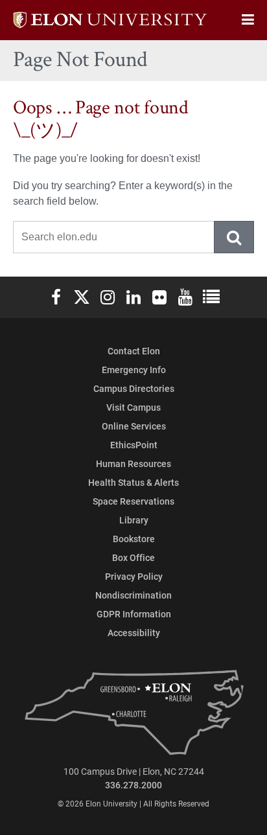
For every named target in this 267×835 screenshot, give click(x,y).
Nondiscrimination (133, 595)
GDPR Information (134, 614)
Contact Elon (134, 351)
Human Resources (133, 463)
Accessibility (134, 632)
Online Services (134, 426)
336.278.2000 (133, 785)
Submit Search (234, 237)
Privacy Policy (134, 576)
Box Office (133, 557)
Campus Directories (133, 388)
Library (133, 520)
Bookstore (134, 538)
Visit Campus (133, 407)
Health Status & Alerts (133, 482)
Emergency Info (134, 369)
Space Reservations (133, 501)
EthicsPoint (133, 445)
